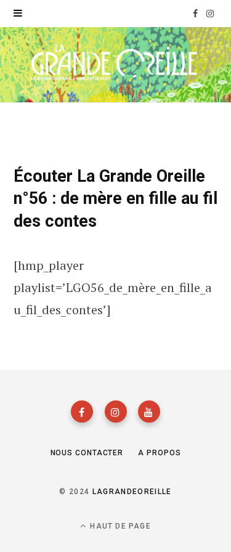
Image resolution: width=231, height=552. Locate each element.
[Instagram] (116, 411)
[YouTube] (149, 411)
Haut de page (119, 526)
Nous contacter (87, 452)
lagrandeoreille (132, 491)
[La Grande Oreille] (115, 63)
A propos (159, 452)
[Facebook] (82, 411)
